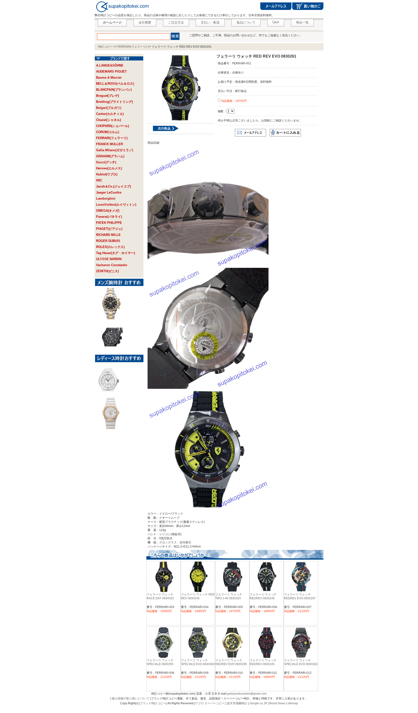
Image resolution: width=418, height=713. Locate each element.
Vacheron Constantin (111, 265)
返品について (246, 22)
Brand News (277, 703)
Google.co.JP (258, 703)
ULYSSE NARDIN (108, 259)
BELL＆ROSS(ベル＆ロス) (115, 83)
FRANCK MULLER (109, 144)
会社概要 (145, 22)
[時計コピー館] (122, 12)
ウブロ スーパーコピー (210, 703)
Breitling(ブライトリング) (114, 102)
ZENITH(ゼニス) (107, 271)
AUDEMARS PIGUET (111, 71)
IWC (99, 180)
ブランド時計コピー (153, 703)
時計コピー (105, 46)
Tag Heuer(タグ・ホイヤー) (115, 253)
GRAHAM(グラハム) (110, 156)
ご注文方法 (176, 22)
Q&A (275, 22)
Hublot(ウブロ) (106, 174)
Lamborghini (105, 198)
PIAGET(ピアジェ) (109, 229)
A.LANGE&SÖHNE (109, 65)
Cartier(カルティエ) (110, 114)
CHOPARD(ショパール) (112, 126)
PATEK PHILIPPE (109, 223)
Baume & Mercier (109, 77)
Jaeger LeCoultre (108, 192)
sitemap (293, 703)
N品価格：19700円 (234, 101)
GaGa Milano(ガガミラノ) (114, 150)
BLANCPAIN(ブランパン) (114, 89)
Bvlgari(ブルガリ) (108, 108)
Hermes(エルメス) (109, 168)
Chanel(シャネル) (108, 120)
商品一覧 (302, 22)
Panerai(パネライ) (109, 216)
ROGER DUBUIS (108, 241)
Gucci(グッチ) (106, 162)
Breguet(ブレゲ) (107, 96)
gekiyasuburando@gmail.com (247, 693)
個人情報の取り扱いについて (130, 698)
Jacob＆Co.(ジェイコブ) (113, 186)
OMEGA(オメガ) (107, 210)
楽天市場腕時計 (237, 703)
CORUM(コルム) (107, 132)
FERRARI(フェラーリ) (132, 46)
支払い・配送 (210, 22)
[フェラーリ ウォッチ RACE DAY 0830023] (162, 131)
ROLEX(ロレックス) (110, 247)
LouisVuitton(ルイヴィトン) (116, 204)
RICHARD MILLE (108, 235)
